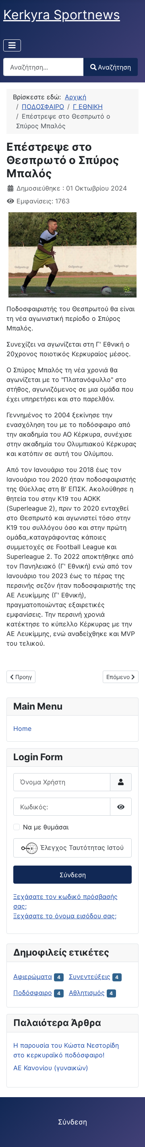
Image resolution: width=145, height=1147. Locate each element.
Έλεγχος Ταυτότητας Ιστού (81, 848)
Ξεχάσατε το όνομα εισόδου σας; (64, 916)
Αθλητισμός (87, 993)
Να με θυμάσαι (45, 827)
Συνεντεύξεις (89, 977)
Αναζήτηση (114, 67)
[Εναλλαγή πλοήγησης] (12, 45)
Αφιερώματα (32, 977)
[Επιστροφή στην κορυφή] (131, 1132)
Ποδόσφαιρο (32, 993)
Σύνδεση (73, 875)
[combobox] (43, 67)
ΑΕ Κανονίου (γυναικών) (50, 1068)
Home (22, 728)
